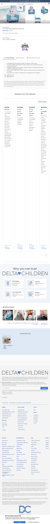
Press (3, 427)
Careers (4, 430)
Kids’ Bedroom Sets (21, 440)
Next (46, 255)
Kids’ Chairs (19, 452)
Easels (32, 446)
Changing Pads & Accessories (6, 472)
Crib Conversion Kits (6, 470)
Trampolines (34, 460)
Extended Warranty (22, 419)
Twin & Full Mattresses (22, 462)
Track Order (20, 425)
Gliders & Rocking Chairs (7, 448)
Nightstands (19, 448)
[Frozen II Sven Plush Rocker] (7, 339)
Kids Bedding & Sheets (22, 460)
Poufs (32, 474)
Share (44, 20)
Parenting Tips (21, 410)
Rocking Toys (34, 458)
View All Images (38, 20)
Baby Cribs (4, 442)
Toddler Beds (19, 444)
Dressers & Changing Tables (8, 446)
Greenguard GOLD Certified (8, 412)
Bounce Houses (34, 464)
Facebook (36, 417)
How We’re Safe (5, 410)
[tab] (9, 57)
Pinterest (36, 419)
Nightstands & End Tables (8, 460)
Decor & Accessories (6, 458)
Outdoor (33, 450)
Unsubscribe (4, 397)
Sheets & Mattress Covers (8, 454)
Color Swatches (21, 429)
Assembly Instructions (23, 412)
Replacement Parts (22, 415)
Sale (34, 410)
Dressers (18, 446)
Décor (18, 456)
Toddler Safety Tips (6, 415)
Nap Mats (19, 470)
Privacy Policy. (32, 518)
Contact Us (20, 427)
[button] (5, 30)
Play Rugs (33, 462)
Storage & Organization (7, 466)
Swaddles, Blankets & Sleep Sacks (8, 475)
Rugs (3, 464)
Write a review (42, 102)
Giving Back (4, 425)
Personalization (5, 450)
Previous (43, 255)
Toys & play (33, 442)
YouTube (36, 421)
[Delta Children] (25, 373)
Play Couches (34, 456)
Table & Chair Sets (21, 454)
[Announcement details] (30, 403)
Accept (19, 522)
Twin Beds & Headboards (22, 442)
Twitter (35, 423)
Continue (44, 388)
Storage (18, 450)
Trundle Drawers (5, 468)
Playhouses (33, 444)
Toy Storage (34, 448)
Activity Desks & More (36, 452)
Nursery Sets (5, 440)
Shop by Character (21, 468)
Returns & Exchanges (22, 423)
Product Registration (22, 417)
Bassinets (4, 456)
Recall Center (5, 417)
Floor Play (33, 468)
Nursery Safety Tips (6, 414)
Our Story (4, 423)
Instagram (36, 415)
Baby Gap (4, 444)
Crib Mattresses (5, 452)
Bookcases (4, 462)
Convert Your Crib (22, 414)
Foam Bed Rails (20, 464)
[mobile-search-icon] (45, 4)
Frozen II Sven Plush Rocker (5, 347)
